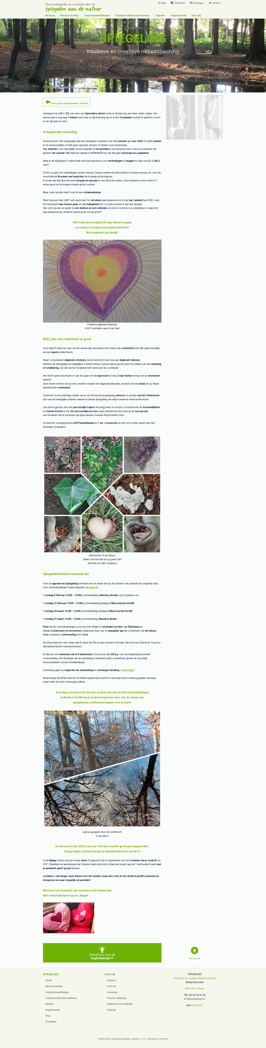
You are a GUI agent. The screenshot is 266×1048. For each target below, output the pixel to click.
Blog (163, 3)
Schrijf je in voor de (102, 956)
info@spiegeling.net (194, 998)
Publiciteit (179, 3)
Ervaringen (198, 3)
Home (51, 15)
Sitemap (111, 1009)
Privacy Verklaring (116, 998)
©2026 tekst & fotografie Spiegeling (114, 1039)
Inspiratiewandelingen (97, 15)
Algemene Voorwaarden (120, 1003)
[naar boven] (194, 950)
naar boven (194, 958)
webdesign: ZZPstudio (158, 1039)
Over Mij (196, 15)
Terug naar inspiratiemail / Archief (69, 103)
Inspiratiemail (178, 15)
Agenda (160, 15)
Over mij (111, 986)
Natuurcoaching (69, 15)
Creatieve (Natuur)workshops (132, 15)
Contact (216, 3)
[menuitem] (161, 3)
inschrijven (128, 670)
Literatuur (112, 992)
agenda (94, 587)
